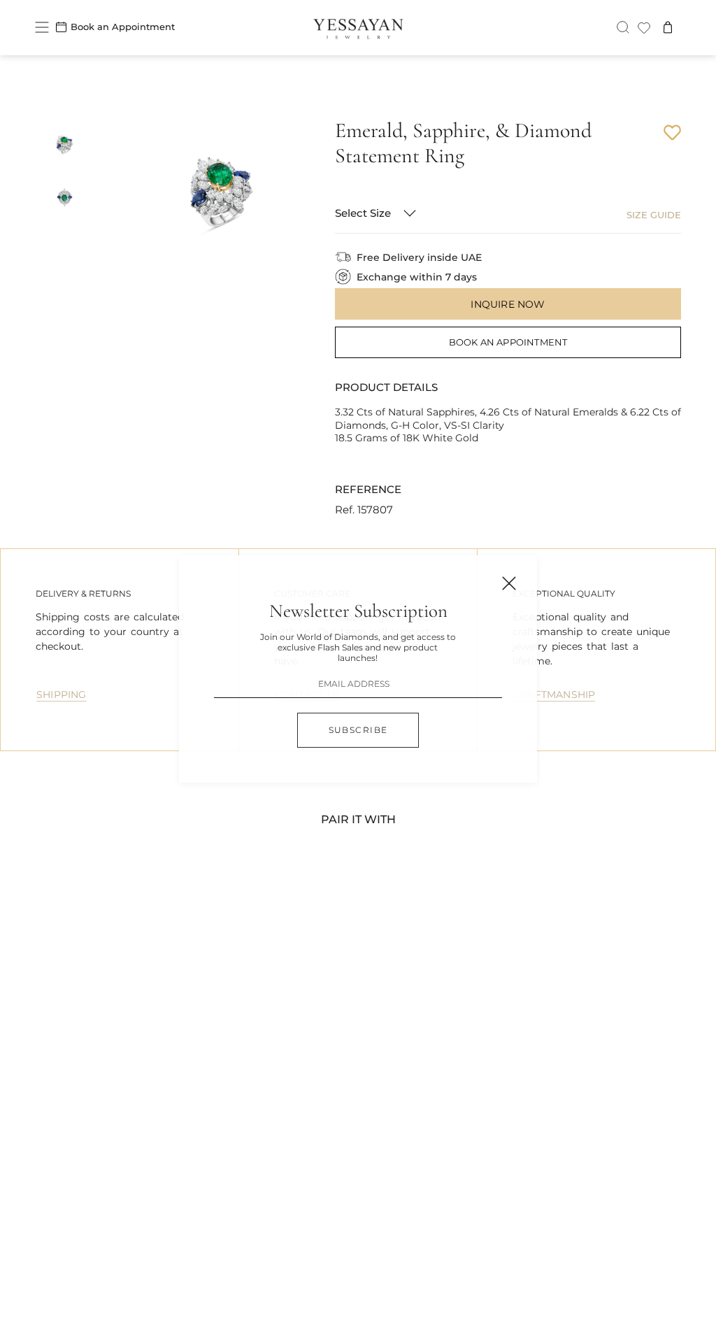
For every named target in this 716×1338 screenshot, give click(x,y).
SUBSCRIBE (358, 730)
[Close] (509, 583)
